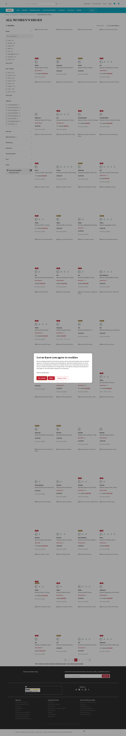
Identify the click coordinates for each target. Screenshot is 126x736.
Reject (51, 378)
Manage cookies (62, 378)
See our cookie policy (43, 372)
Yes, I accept (41, 378)
